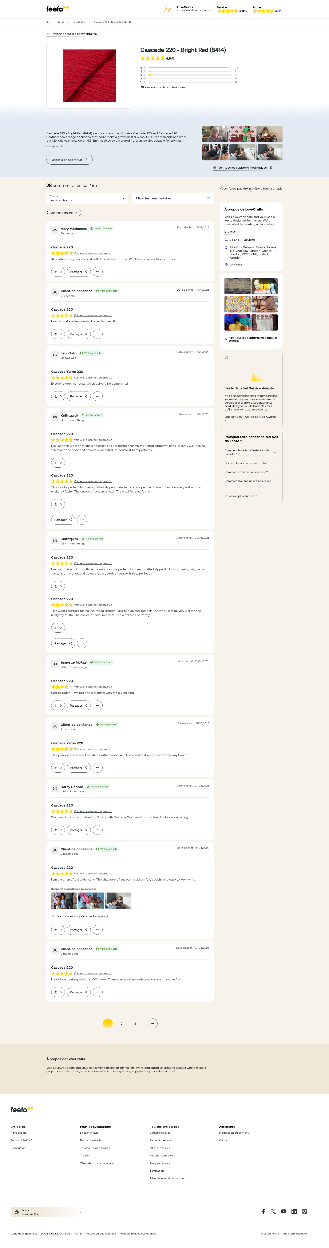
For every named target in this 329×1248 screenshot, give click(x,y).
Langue (26, 1210)
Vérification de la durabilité (96, 1163)
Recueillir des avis (161, 1140)
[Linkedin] (294, 1212)
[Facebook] (262, 1212)
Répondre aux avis (161, 1155)
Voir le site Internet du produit (93, 253)
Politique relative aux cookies (138, 1233)
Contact (224, 1140)
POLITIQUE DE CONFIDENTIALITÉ (61, 1233)
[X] (273, 1212)
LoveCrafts (79, 22)
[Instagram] (304, 1212)
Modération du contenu (234, 1132)
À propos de (18, 1132)
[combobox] (87, 198)
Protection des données (100, 1233)
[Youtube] (283, 1212)
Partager (76, 271)
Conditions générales (24, 1233)
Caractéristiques (160, 1132)
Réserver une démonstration (167, 1178)
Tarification (157, 1170)
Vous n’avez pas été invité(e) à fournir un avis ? (251, 190)
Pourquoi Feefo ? (21, 1140)
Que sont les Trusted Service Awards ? (250, 418)
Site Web (236, 264)
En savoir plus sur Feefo (241, 496)
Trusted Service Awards (95, 1147)
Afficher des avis (160, 1147)
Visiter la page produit (66, 159)
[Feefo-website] (57, 9)
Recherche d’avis (90, 1140)
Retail (60, 22)
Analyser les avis (160, 1163)
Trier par (54, 196)
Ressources (18, 1147)
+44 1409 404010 (242, 240)
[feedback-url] (62, 253)
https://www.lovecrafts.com (194, 10)
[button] (87, 198)
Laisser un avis (89, 1132)
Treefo (84, 1155)
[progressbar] (188, 67)
